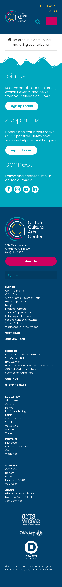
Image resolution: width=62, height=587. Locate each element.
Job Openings (14, 500)
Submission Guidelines (19, 373)
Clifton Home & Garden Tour (22, 298)
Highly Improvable (16, 301)
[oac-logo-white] (31, 532)
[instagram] (17, 189)
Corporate (11, 450)
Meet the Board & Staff (19, 497)
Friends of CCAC (15, 480)
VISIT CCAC (12, 333)
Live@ (8, 305)
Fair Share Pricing (15, 411)
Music (8, 415)
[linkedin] (35, 189)
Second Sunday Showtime (21, 319)
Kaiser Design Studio (41, 569)
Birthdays (11, 443)
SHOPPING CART (15, 385)
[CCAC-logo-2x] (16, 12)
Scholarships (13, 418)
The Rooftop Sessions (18, 312)
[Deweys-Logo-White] (31, 542)
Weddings (11, 453)
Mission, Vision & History (19, 493)
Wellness (10, 429)
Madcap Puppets (16, 309)
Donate (9, 473)
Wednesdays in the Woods (21, 327)
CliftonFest (11, 294)
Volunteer (11, 484)
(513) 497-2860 (14, 252)
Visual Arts (11, 426)
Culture (9, 404)
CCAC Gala (12, 469)
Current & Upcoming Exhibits (22, 354)
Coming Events (14, 290)
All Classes (11, 400)
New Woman (13, 362)
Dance (9, 407)
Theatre (9, 422)
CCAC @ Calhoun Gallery (20, 369)
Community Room (16, 446)
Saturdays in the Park (18, 316)
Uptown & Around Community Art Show (29, 365)
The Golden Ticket (16, 358)
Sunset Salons (13, 323)
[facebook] (8, 189)
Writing (9, 433)
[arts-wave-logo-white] (31, 515)
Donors (9, 476)
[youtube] (26, 189)
